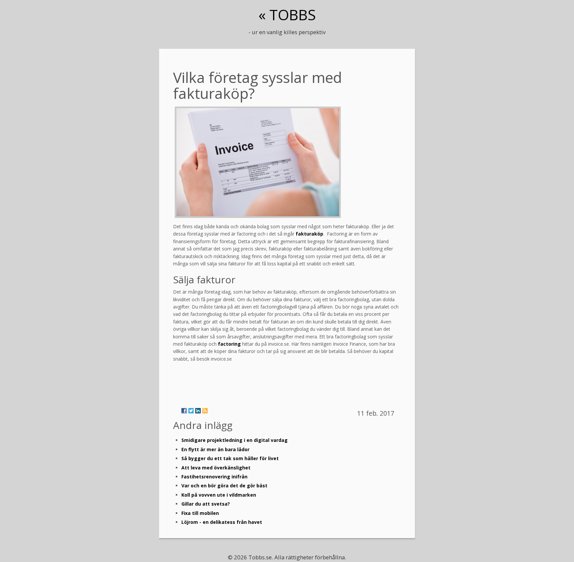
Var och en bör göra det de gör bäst (224, 485)
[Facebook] (184, 410)
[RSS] (205, 410)
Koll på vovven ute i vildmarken (218, 495)
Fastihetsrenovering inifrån (214, 476)
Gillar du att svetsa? (205, 504)
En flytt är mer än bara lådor (215, 449)
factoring (229, 344)
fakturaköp (309, 234)
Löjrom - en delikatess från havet (221, 522)
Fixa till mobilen (200, 513)
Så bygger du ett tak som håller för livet (230, 458)
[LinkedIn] (198, 410)
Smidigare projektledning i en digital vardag (234, 440)
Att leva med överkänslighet (215, 467)
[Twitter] (191, 410)
